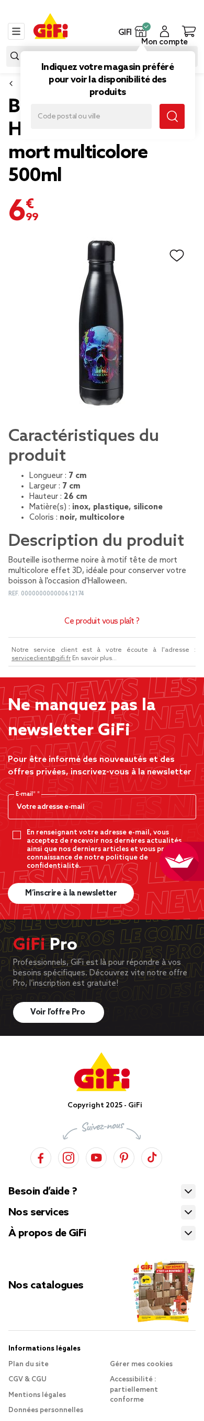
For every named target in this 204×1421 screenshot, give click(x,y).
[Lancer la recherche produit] (14, 56)
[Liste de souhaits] (176, 255)
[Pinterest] (124, 1156)
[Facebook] (40, 1156)
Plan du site (28, 1364)
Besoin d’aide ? (42, 1192)
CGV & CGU (27, 1379)
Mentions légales (37, 1395)
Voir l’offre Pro (58, 1012)
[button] (141, 31)
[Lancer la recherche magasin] (172, 116)
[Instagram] (68, 1156)
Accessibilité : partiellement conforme (134, 1390)
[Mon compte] (164, 31)
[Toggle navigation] (16, 31)
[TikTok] (151, 1156)
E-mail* (26, 794)
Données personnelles (45, 1410)
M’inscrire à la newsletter (71, 893)
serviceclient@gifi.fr (41, 658)
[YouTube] (96, 1156)
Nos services (38, 1213)
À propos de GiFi (47, 1233)
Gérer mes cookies (141, 1364)
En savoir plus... (94, 658)
